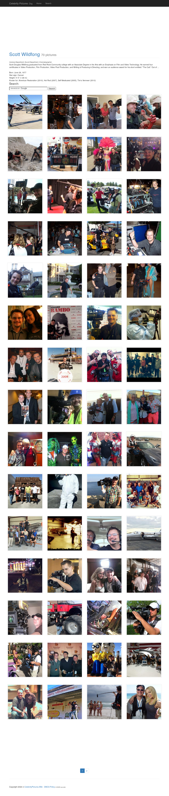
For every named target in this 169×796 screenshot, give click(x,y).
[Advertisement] (84, 27)
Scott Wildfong (24, 54)
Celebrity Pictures (20, 3)
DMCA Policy (49, 786)
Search (48, 3)
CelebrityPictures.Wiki (33, 786)
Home (38, 3)
